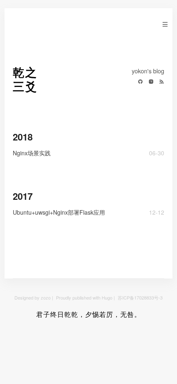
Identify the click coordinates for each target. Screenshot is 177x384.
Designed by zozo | (34, 297)
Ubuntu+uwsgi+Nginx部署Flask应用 (59, 212)
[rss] (159, 82)
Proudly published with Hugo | (86, 297)
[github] (138, 82)
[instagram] (149, 82)
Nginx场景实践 (32, 153)
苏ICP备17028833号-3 (140, 297)
